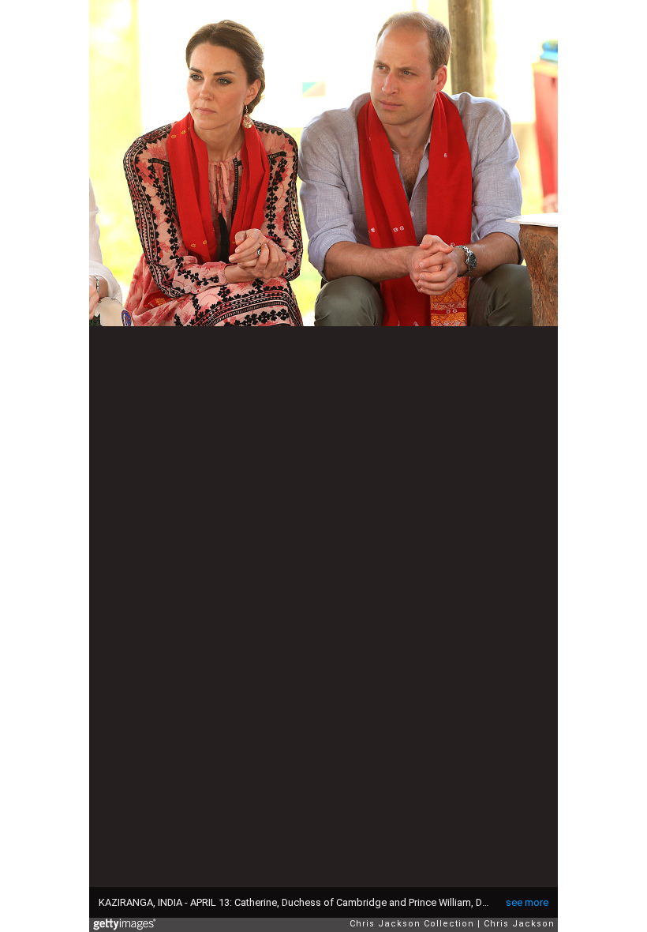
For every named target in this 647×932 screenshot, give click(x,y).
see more (527, 902)
